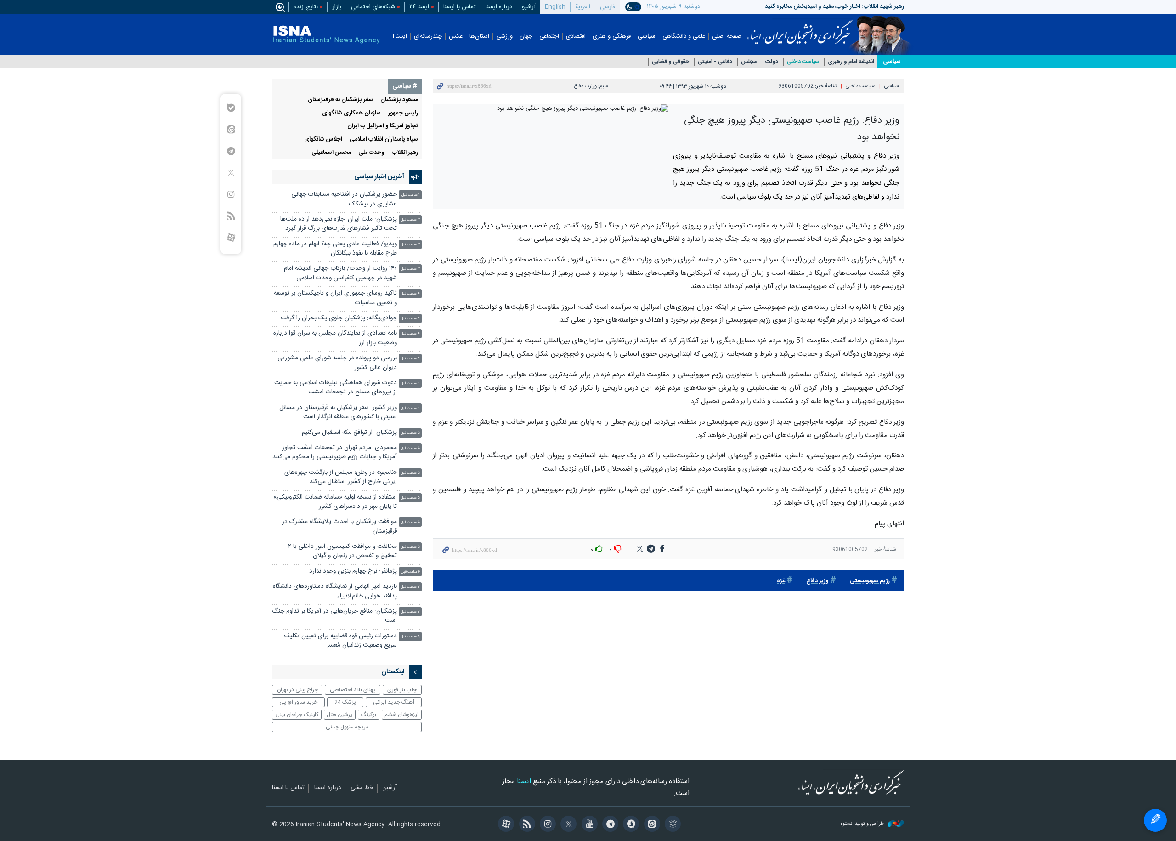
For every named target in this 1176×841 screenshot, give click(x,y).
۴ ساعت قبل (410, 294)
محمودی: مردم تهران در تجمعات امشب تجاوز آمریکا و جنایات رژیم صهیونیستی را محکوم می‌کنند (334, 452)
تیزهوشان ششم (401, 714)
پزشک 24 (345, 702)
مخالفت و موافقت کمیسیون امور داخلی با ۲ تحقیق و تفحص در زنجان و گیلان (342, 551)
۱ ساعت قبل (410, 195)
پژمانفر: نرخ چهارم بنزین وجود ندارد (353, 571)
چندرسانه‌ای (428, 36)
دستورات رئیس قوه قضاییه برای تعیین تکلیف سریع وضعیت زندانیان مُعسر (340, 640)
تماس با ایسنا (459, 7)
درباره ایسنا (499, 7)
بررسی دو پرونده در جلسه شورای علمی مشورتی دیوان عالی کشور (337, 362)
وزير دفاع (817, 581)
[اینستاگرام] (546, 825)
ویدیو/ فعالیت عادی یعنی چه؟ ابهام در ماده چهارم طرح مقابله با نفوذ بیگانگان (335, 248)
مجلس (749, 62)
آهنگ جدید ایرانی (393, 702)
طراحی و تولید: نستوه (863, 824)
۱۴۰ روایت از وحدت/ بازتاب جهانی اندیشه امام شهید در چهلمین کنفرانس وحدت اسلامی (340, 273)
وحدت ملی (371, 153)
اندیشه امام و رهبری (851, 62)
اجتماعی (549, 36)
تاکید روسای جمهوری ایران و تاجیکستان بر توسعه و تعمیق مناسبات (335, 298)
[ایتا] (650, 825)
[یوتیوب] (587, 825)
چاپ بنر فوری (402, 689)
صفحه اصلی (726, 36)
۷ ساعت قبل (410, 587)
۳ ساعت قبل (410, 220)
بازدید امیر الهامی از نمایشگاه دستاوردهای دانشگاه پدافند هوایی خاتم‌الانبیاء (335, 591)
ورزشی (504, 36)
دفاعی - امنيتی (715, 62)
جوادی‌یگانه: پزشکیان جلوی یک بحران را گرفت (339, 318)
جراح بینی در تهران (297, 689)
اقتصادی (576, 36)
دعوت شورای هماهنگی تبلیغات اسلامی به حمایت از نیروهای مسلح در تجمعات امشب (335, 387)
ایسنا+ (399, 36)
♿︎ (1155, 820)
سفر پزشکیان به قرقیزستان (340, 100)
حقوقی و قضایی (670, 62)
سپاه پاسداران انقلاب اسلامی (384, 139)
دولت (771, 62)
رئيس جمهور (403, 113)
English (555, 7)
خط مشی (362, 788)
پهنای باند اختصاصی (352, 689)
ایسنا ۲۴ (419, 7)
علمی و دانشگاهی (683, 36)
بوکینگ (368, 714)
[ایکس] (567, 825)
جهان (526, 36)
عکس (456, 36)
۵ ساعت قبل (410, 433)
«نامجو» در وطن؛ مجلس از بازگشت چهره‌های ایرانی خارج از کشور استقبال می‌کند (340, 477)
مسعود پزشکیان (399, 100)
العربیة (582, 7)
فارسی (607, 7)
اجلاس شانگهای (323, 139)
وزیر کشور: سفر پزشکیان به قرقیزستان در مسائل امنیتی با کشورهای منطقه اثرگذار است (338, 412)
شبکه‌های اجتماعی (373, 7)
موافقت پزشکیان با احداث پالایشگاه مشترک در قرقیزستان (339, 526)
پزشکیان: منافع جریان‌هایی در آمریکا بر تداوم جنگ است (334, 616)
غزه (781, 581)
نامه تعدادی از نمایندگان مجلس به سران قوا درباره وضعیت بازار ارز (335, 338)
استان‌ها (479, 36)
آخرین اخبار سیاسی (379, 176)
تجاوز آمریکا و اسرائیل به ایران (382, 126)
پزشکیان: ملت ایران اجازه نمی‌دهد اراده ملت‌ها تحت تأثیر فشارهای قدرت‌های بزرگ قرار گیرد (338, 224)
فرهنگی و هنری (612, 36)
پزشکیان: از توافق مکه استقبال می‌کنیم (349, 433)
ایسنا (800, 29)
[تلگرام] (608, 825)
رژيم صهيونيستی (870, 581)
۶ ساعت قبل (410, 572)
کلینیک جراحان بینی (296, 714)
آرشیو (529, 7)
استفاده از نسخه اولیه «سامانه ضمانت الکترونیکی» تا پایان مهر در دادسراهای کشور (335, 502)
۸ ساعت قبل (410, 637)
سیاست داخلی (803, 62)
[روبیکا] (671, 825)
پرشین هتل (339, 714)
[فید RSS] (525, 825)
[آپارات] (504, 825)
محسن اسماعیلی (331, 153)
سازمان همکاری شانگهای (351, 113)
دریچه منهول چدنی (347, 727)
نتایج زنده (306, 7)
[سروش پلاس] (629, 825)
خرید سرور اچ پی (298, 702)
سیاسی (647, 36)
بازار (336, 7)
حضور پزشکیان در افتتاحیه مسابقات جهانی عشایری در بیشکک (344, 199)
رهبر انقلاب (405, 153)
